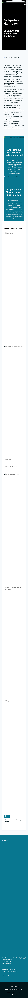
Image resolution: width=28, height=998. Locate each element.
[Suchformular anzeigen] (21, 4)
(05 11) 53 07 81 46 (11, 969)
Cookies (9, 992)
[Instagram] (16, 994)
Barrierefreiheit (17, 992)
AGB (13, 989)
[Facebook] (12, 994)
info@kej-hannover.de (11, 971)
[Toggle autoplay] (7, 816)
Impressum (8, 989)
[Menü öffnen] (24, 4)
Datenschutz (19, 989)
